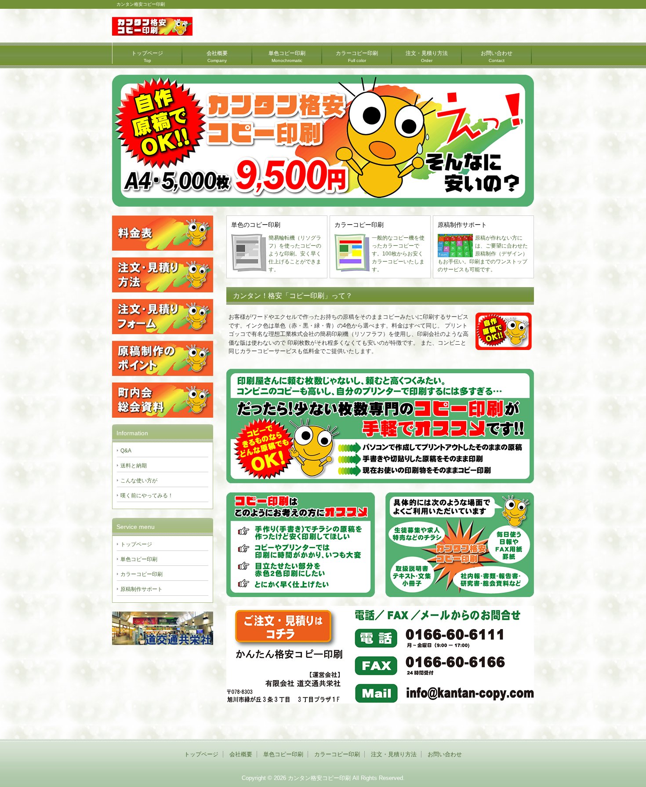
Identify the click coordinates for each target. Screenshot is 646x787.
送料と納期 (133, 466)
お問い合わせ (496, 56)
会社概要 (217, 56)
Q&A (125, 451)
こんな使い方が (138, 480)
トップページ (147, 56)
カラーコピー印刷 (357, 56)
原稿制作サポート (141, 589)
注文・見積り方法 (427, 56)
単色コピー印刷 (287, 56)
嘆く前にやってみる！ (146, 495)
